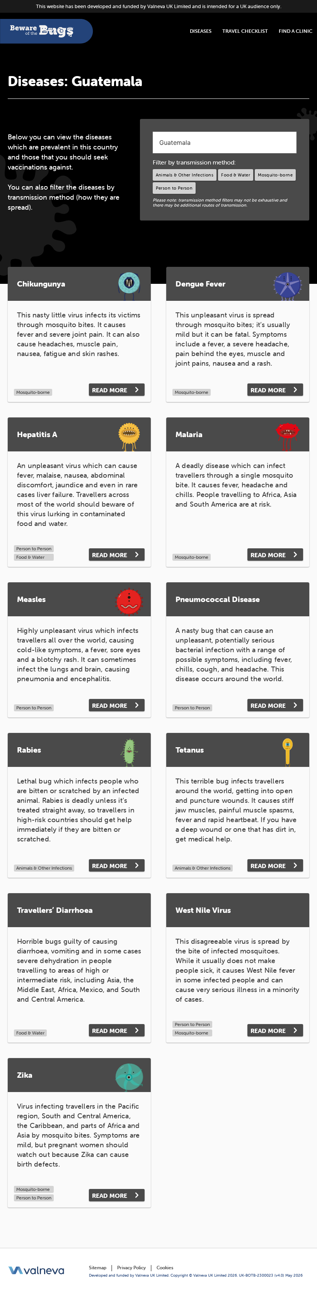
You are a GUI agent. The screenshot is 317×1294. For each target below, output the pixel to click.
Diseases (200, 31)
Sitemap (97, 1267)
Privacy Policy (131, 1267)
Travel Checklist (245, 31)
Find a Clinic (295, 31)
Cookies (165, 1267)
